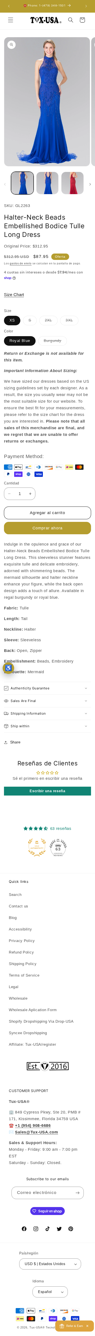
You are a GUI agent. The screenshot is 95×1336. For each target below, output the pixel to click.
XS (12, 320)
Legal (14, 987)
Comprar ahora (47, 528)
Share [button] (15, 742)
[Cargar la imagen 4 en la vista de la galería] (72, 183)
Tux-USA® (37, 1327)
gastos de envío (21, 263)
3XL (72, 321)
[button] (11, 20)
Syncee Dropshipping (28, 1033)
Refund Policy (21, 952)
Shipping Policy (23, 964)
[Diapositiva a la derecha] (90, 184)
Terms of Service (24, 975)
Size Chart (14, 294)
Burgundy (55, 342)
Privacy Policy (22, 941)
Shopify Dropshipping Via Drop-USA (41, 1021)
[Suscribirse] (78, 1193)
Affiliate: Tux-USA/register (32, 1044)
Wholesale (18, 998)
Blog (13, 918)
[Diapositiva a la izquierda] (5, 184)
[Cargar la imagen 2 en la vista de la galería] (47, 183)
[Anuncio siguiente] (86, 6)
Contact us (18, 906)
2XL (51, 321)
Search (15, 895)
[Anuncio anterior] (9, 6)
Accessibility (20, 929)
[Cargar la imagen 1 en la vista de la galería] (22, 183)
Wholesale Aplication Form (33, 1010)
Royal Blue (20, 341)
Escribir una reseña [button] (47, 791)
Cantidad (11, 483)
